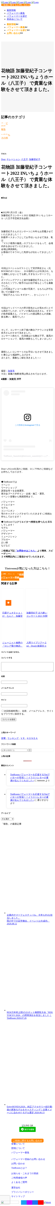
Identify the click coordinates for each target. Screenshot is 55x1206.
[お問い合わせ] (10, 603)
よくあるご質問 (19, 1182)
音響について (18, 1144)
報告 (3, 129)
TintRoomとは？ (19, 1168)
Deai (3, 159)
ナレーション (13, 159)
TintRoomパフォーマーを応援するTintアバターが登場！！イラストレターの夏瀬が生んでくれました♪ (30, 777)
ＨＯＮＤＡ (32, 738)
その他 (4, 138)
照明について (18, 1148)
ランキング (13, 738)
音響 (3, 738)
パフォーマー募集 (20, 1152)
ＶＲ (22, 738)
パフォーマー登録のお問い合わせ (28, 1159)
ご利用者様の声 (19, 1178)
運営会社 (15, 1187)
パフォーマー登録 (10, 577)
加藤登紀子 (34, 159)
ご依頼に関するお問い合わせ (15, 5)
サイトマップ (18, 1196)
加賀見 (11, 371)
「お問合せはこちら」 (26, 550)
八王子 (24, 159)
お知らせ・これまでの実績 (24, 1173)
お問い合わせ (18, 1163)
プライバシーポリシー (22, 1192)
